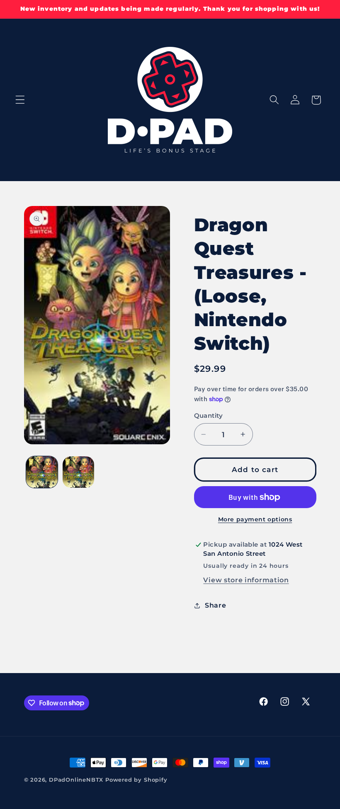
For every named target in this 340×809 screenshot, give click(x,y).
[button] (20, 100)
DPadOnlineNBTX (76, 780)
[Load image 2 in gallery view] (78, 472)
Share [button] (215, 605)
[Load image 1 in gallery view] (42, 472)
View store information (246, 580)
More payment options (255, 519)
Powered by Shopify (136, 780)
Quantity (208, 415)
